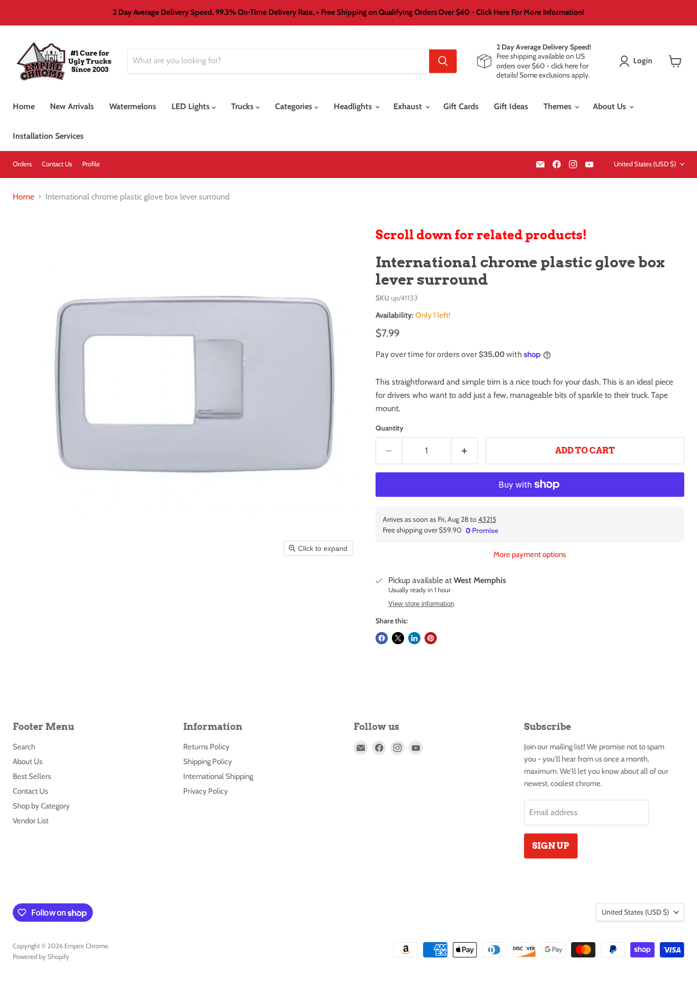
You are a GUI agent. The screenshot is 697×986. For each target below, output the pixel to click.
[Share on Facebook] (382, 638)
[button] (637, 61)
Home (24, 106)
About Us (610, 106)
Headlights (354, 106)
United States (645, 164)
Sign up (550, 846)
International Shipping (218, 776)
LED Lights (191, 106)
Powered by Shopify (41, 956)
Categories (294, 106)
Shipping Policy (207, 761)
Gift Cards (461, 106)
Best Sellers (32, 776)
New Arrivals (72, 106)
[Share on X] (398, 638)
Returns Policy (206, 746)
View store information (421, 604)
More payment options (529, 554)
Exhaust (408, 106)
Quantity (390, 428)
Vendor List (30, 820)
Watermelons (132, 106)
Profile (91, 164)
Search (24, 746)
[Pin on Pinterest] (431, 638)
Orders (22, 164)
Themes (558, 106)
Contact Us (57, 164)
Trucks (243, 106)
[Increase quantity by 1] (465, 451)
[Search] (443, 61)
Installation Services (48, 136)
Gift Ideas (511, 106)
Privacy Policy (205, 791)
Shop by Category (41, 806)
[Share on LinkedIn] (414, 638)
